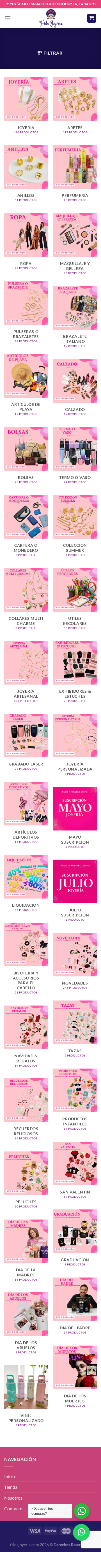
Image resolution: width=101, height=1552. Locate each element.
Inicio (9, 1476)
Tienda (10, 1487)
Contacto (13, 1508)
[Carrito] (92, 18)
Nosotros (13, 1497)
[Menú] (7, 18)
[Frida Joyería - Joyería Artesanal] (50, 18)
